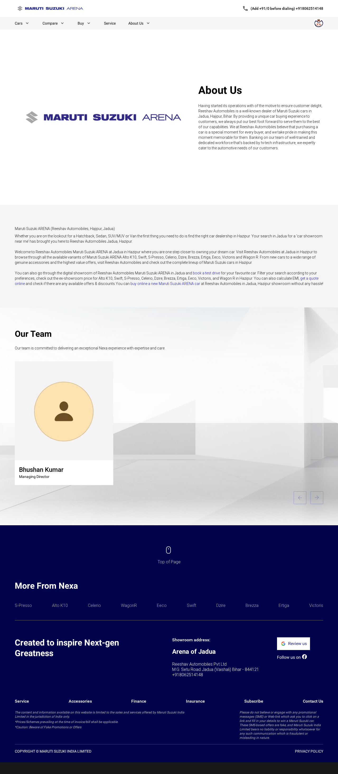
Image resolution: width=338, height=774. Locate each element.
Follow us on (289, 657)
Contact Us (313, 701)
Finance (138, 701)
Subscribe (253, 701)
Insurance (195, 701)
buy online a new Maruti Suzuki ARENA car (165, 284)
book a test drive (206, 273)
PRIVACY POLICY (309, 751)
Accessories (80, 701)
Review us (297, 643)
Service (110, 23)
